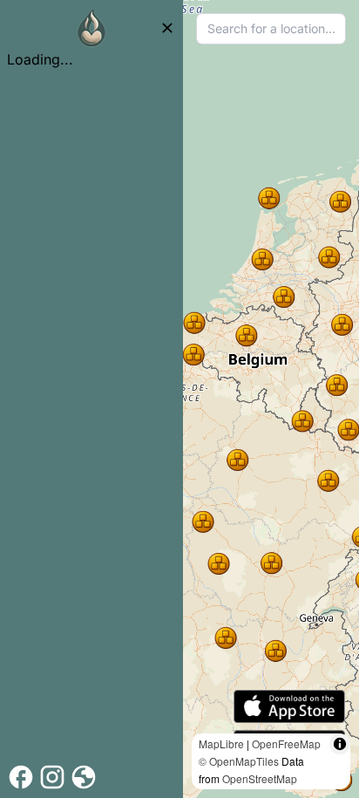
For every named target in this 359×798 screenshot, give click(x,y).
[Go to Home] (91, 28)
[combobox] (271, 29)
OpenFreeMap (286, 743)
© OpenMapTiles (239, 761)
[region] (271, 399)
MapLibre (221, 743)
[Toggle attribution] (339, 743)
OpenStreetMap (259, 778)
